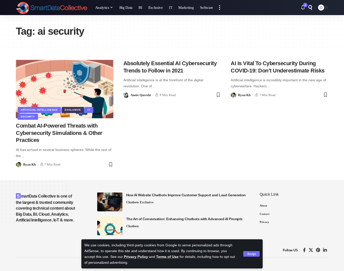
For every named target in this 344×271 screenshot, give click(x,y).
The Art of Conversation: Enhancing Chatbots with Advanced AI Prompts (184, 219)
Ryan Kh (29, 164)
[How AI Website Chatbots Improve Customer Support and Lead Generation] (109, 201)
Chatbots (132, 202)
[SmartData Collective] (51, 7)
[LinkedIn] (325, 250)
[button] (251, 254)
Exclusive (73, 109)
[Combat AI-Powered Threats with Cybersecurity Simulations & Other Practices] (64, 89)
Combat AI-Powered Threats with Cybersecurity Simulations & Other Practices (59, 133)
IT (89, 109)
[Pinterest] (318, 250)
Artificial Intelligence (39, 109)
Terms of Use (167, 257)
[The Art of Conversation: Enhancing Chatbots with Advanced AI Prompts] (109, 225)
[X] (310, 250)
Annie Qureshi (140, 95)
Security (28, 116)
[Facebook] (304, 250)
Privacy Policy (136, 257)
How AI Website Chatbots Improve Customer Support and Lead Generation (186, 195)
